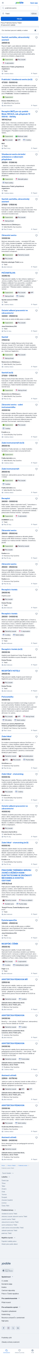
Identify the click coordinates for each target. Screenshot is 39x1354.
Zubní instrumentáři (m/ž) (13, 443)
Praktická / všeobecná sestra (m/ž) (17, 79)
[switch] (35, 30)
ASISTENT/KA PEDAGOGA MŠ (15, 979)
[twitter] (13, 1328)
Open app (34, 3)
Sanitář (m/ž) (7, 373)
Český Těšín (5, 1206)
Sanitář (5, 337)
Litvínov (4, 1203)
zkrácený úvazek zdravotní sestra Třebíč (14, 1216)
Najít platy (5, 1321)
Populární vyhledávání (9, 1311)
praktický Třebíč (7, 1233)
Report (35, 73)
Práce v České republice (10, 1294)
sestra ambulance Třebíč (9, 1225)
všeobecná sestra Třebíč (9, 1214)
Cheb (3, 1192)
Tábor (3, 1186)
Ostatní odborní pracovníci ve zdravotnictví (15, 311)
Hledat (19, 19)
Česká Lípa (5, 1180)
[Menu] (3, 3)
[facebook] (4, 1328)
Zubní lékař (6, 736)
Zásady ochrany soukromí (10, 1342)
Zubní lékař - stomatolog (12, 774)
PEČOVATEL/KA (8, 273)
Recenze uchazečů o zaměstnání (13, 1318)
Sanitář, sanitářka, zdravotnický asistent (15, 38)
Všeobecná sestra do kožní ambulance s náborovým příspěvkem (13, 156)
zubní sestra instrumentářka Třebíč (13, 1228)
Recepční (6, 498)
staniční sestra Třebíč (8, 1219)
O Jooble (5, 1281)
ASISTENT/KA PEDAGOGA (13, 1015)
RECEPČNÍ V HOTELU (11, 671)
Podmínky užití (7, 1338)
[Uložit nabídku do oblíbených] (36, 37)
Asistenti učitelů (9, 1075)
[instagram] (8, 1328)
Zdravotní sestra (9, 235)
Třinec (4, 1183)
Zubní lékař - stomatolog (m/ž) (15, 843)
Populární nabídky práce (9, 1241)
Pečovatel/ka (7, 697)
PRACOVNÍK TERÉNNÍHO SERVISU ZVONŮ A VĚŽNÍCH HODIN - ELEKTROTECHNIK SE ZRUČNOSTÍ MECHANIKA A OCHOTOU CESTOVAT (17, 875)
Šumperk (4, 1197)
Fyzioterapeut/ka (9, 920)
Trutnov (4, 1194)
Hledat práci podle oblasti (10, 1244)
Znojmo (4, 1189)
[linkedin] (18, 1328)
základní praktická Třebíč (9, 1230)
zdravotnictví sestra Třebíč (10, 1222)
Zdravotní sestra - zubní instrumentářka (12, 406)
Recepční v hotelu (9, 590)
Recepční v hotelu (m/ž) (12, 649)
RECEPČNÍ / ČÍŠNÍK (10, 944)
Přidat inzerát (6, 1302)
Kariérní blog (6, 1314)
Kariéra (4, 1287)
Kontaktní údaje (7, 1284)
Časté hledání (6, 1173)
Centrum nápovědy (8, 1290)
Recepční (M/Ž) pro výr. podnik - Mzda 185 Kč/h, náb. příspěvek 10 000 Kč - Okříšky (16, 114)
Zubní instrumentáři (10, 469)
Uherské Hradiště (7, 1200)
